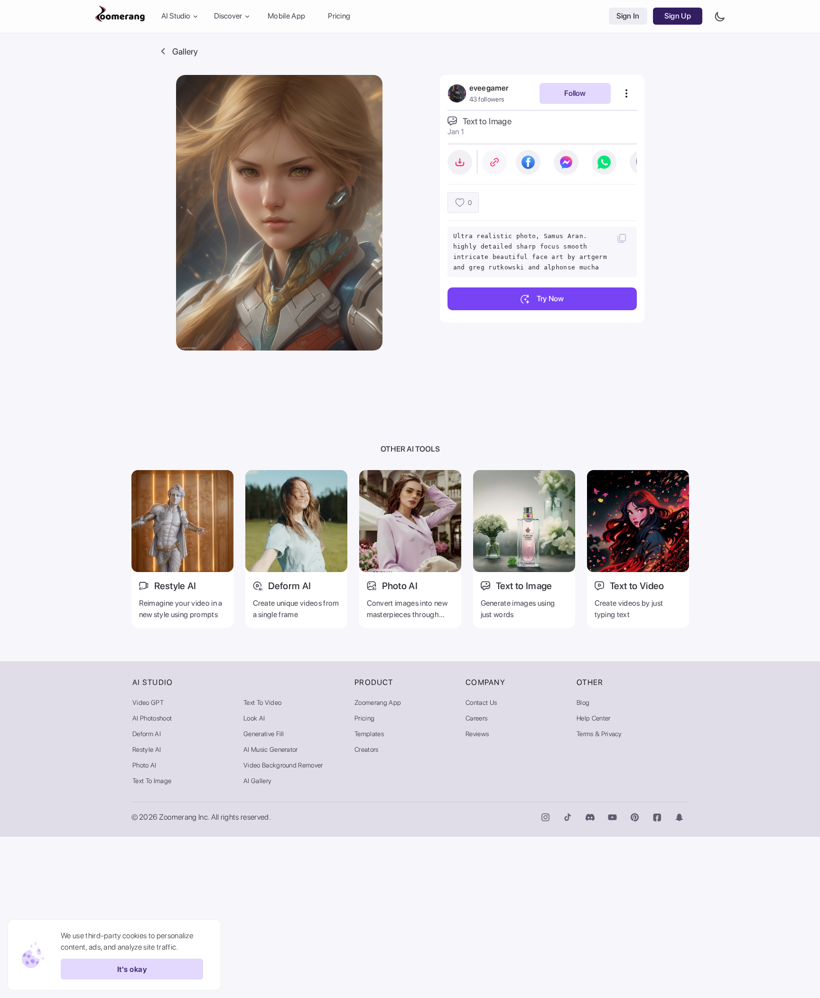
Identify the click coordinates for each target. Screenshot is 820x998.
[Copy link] (494, 162)
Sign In (628, 16)
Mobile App (286, 16)
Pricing (339, 16)
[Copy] (621, 238)
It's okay (132, 969)
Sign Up (677, 16)
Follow (575, 93)
